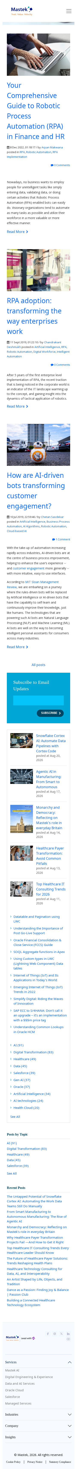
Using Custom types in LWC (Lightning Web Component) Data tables (38, 963)
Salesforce (24, 1073)
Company (11, 1426)
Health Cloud (26, 1107)
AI (18, 1045)
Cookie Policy (13, 1461)
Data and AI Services (20, 1383)
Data (20, 1066)
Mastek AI (12, 1370)
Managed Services (18, 1403)
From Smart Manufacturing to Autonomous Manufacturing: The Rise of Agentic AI (37, 1216)
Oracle (21, 1087)
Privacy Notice (34, 1461)
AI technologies (28, 1100)
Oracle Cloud (14, 1390)
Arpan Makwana (52, 147)
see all (15, 1116)
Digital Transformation (33, 1052)
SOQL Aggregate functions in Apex (39, 952)
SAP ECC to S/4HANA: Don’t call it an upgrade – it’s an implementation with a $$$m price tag (40, 1015)
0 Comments (61, 165)
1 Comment (62, 539)
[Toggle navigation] (69, 11)
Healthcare (24, 1059)
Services (10, 1362)
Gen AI (21, 1080)
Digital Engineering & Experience (29, 1377)
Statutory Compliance (60, 1461)
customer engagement (28, 568)
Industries (11, 1414)
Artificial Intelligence (47, 347)
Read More (16, 231)
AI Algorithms (31, 526)
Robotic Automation (38, 152)
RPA (22, 152)
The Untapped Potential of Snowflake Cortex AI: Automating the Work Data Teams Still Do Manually (34, 1201)
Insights (10, 1437)
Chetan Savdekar (52, 517)
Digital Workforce (44, 352)
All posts (38, 664)
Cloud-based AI (17, 531)
